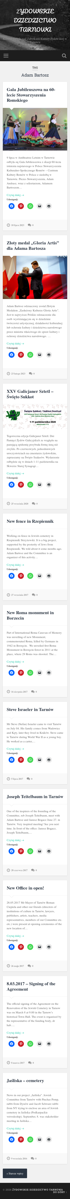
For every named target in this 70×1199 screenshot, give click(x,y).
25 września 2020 (19, 503)
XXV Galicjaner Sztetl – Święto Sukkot (30, 394)
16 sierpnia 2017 (19, 691)
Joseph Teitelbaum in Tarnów (35, 796)
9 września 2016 (19, 1158)
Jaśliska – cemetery (25, 1080)
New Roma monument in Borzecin (30, 615)
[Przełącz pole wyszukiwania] (64, 55)
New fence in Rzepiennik (30, 521)
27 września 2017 (19, 594)
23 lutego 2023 (18, 373)
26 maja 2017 (17, 966)
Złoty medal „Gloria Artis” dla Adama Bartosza (33, 245)
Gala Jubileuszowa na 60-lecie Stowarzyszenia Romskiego (31, 94)
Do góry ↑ (60, 1192)
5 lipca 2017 (17, 778)
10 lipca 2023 (17, 225)
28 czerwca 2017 (19, 870)
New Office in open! (25, 887)
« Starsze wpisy (15, 1173)
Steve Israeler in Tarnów (30, 709)
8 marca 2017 (17, 1062)
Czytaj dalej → (15, 195)
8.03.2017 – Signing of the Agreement (31, 986)
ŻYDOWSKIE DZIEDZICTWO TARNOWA (35, 20)
